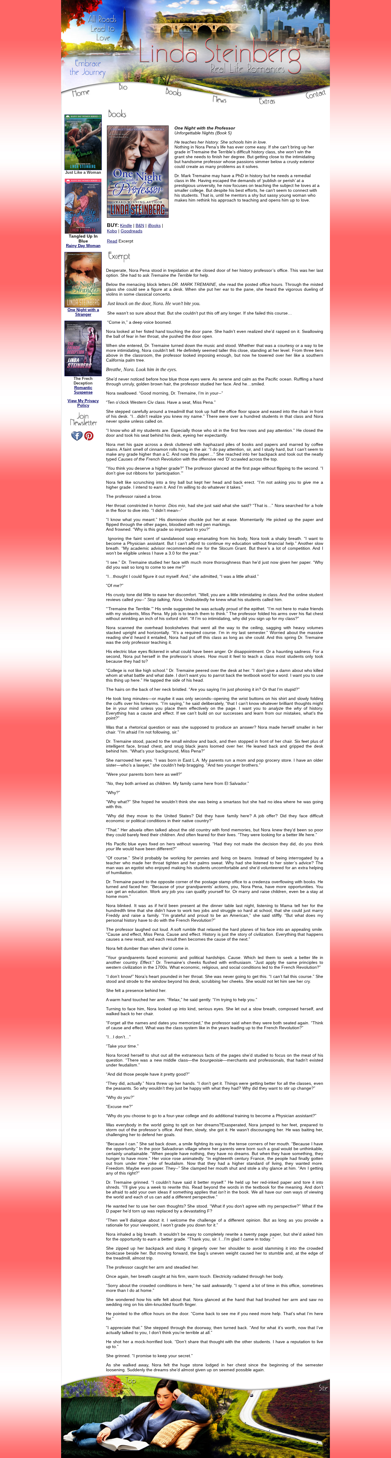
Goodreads (131, 230)
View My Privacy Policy (83, 403)
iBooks (154, 225)
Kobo (112, 230)
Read (112, 241)
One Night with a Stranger (83, 312)
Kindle (126, 225)
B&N (140, 225)
